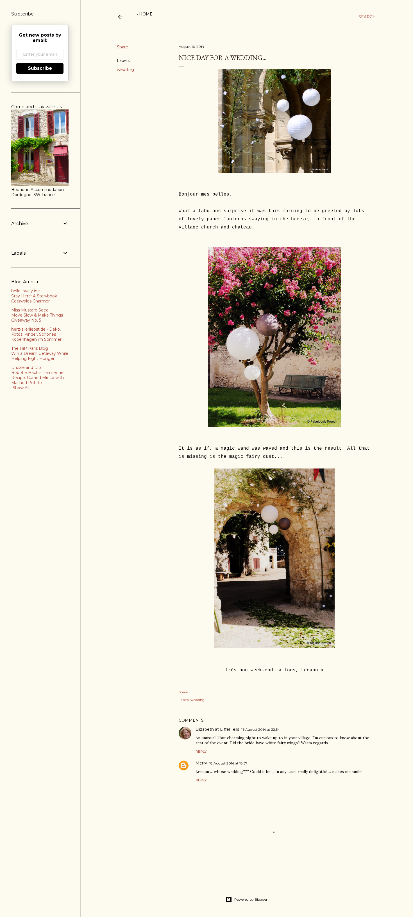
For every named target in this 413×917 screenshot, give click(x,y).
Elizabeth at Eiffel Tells (217, 729)
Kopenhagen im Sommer (36, 339)
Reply (201, 751)
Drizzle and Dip (26, 367)
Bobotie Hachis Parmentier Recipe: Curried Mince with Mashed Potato (38, 377)
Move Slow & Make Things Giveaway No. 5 (37, 318)
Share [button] (122, 47)
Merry (201, 763)
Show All (21, 387)
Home (146, 14)
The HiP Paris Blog (29, 348)
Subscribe (40, 68)
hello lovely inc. (25, 290)
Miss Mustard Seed (30, 310)
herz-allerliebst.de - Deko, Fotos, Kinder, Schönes (36, 332)
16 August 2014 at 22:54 (260, 729)
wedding (125, 69)
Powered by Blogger (250, 899)
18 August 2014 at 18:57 (228, 763)
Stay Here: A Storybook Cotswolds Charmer (34, 298)
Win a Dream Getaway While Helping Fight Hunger (39, 356)
